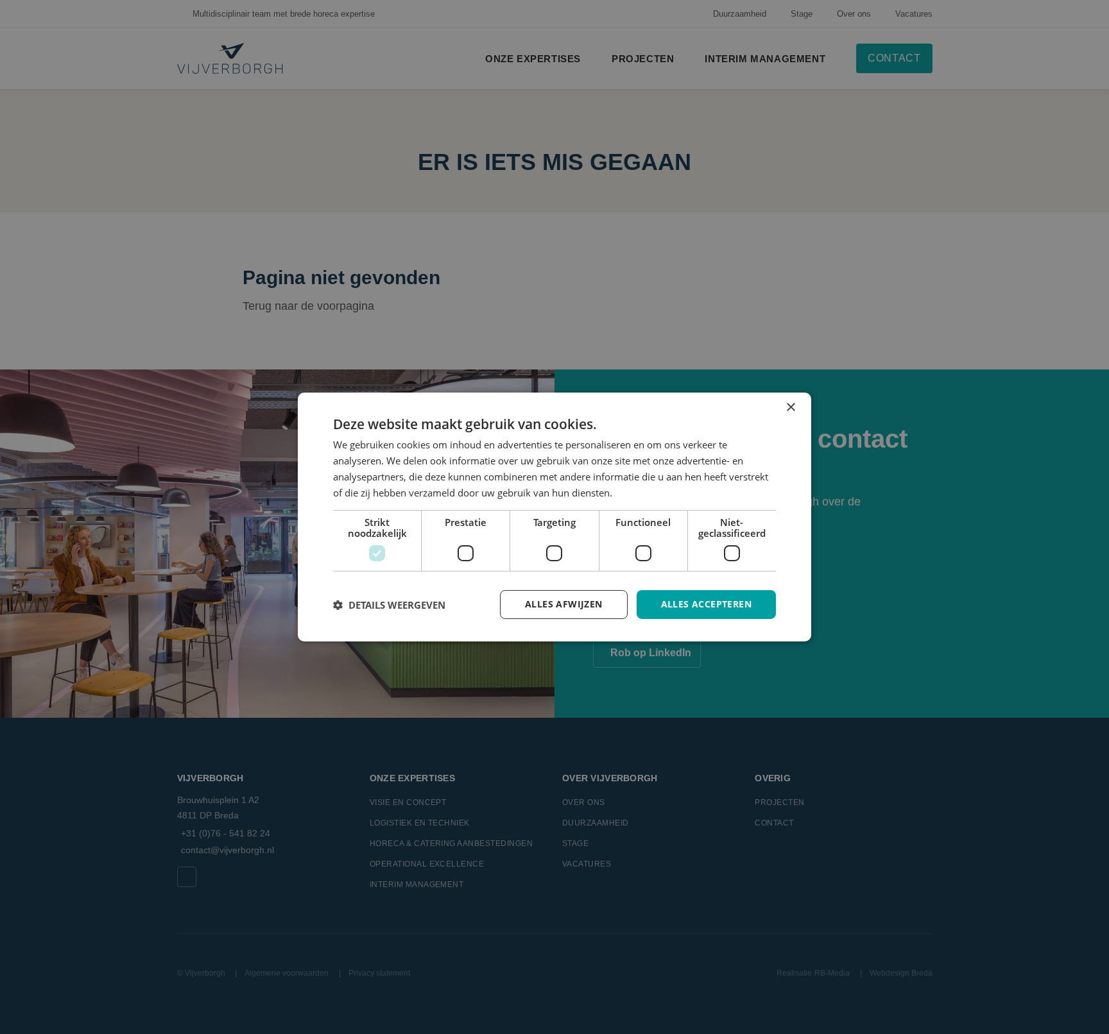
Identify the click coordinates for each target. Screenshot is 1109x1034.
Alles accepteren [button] (706, 604)
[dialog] (554, 517)
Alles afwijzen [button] (564, 604)
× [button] (790, 407)
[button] (389, 605)
